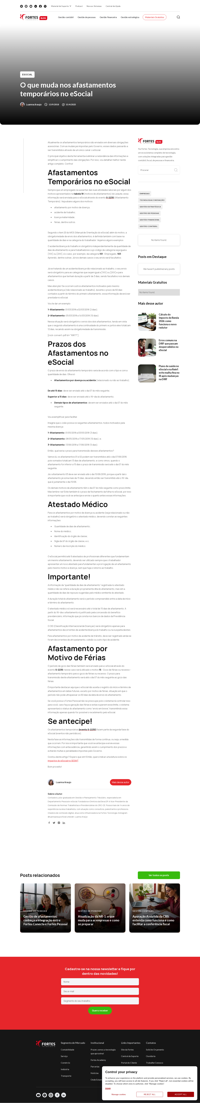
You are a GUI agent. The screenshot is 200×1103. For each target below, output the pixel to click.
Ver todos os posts (159, 875)
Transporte (66, 1075)
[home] (33, 17)
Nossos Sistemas (94, 6)
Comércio (65, 1062)
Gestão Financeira (149, 220)
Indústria (65, 1069)
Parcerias (95, 1066)
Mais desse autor (120, 782)
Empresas (145, 194)
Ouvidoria (150, 1056)
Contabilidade (67, 1049)
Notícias (95, 1073)
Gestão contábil (66, 17)
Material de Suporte (60, 6)
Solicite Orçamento (155, 1049)
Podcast (79, 6)
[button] (61, 6)
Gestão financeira (108, 17)
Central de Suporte (130, 1056)
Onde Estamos (97, 1079)
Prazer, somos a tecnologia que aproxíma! (103, 1051)
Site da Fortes (127, 1049)
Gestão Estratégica (150, 207)
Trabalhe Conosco (154, 1062)
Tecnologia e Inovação (152, 200)
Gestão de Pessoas (149, 213)
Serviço (64, 1056)
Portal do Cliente (129, 1062)
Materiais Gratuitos (154, 17)
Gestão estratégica (130, 17)
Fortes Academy (98, 1060)
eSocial (27, 74)
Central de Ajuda (113, 6)
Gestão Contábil (148, 226)
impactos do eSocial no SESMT (63, 760)
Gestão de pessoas (87, 17)
